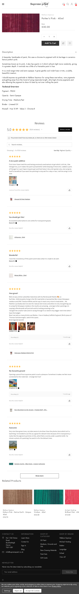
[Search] (67, 4)
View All (62, 557)
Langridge (62, 549)
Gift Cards (44, 558)
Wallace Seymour (48, 15)
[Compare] (63, 4)
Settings (7, 591)
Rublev (61, 545)
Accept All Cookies (33, 591)
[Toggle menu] (3, 4)
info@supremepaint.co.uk (14, 552)
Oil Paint (43, 540)
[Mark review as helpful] (69, 190)
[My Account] (72, 4)
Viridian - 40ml (39, 512)
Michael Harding (65, 542)
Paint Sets (43, 554)
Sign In (23, 545)
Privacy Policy (56, 586)
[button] (41, 129)
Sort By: (56, 150)
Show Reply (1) (14, 337)
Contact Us (25, 542)
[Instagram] (2, 580)
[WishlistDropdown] (69, 43)
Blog (22, 549)
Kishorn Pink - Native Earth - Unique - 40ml (17, 513)
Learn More (25, 538)
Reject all (18, 591)
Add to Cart (50, 43)
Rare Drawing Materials (48, 550)
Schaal (61, 553)
